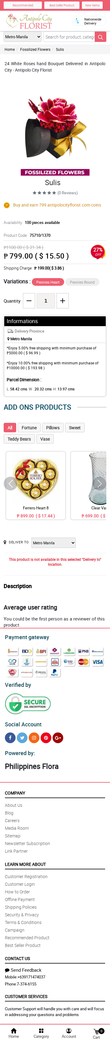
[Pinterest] (46, 737)
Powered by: (20, 753)
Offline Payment (20, 899)
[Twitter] (22, 737)
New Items (92, 5)
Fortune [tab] (29, 427)
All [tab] (10, 427)
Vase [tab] (45, 439)
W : (40, 388)
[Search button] (100, 37)
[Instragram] (34, 737)
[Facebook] (10, 737)
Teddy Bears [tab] (19, 439)
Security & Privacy (22, 915)
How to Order (17, 892)
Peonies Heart (48, 282)
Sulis (60, 49)
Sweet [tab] (75, 427)
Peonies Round (82, 282)
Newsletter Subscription (27, 843)
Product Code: (27, 235)
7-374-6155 (26, 984)
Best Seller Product (62, 5)
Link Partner (16, 851)
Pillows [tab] (53, 427)
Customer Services (26, 996)
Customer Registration (26, 876)
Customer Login (20, 884)
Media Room (17, 828)
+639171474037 (31, 977)
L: (17, 388)
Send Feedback (26, 970)
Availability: (32, 222)
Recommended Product (27, 938)
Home (10, 49)
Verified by (18, 684)
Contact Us (17, 958)
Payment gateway (27, 637)
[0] (96, 1031)
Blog (9, 813)
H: (64, 388)
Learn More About (25, 864)
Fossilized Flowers (35, 49)
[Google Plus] (58, 737)
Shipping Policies (21, 907)
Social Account (23, 724)
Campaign (14, 930)
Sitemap (12, 836)
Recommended (23, 5)
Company (15, 793)
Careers (12, 820)
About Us (13, 805)
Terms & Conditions (23, 922)
